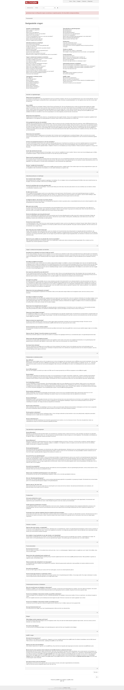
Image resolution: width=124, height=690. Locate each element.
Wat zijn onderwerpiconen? (31, 88)
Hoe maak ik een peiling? (31, 62)
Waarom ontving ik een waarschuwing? (34, 68)
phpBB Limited (72, 639)
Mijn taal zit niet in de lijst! (31, 49)
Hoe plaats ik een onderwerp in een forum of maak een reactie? (39, 58)
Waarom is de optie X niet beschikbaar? (71, 79)
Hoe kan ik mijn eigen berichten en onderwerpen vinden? (74, 61)
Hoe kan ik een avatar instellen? (32, 51)
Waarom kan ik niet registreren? (32, 32)
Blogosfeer (90, 1)
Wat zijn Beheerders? (67, 29)
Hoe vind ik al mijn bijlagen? (68, 73)
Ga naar (95, 672)
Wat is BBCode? (29, 77)
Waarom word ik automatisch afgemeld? (34, 39)
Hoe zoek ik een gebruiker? (68, 59)
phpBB (57, 679)
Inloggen (79, 1)
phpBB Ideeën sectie (89, 646)
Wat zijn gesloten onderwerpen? (32, 86)
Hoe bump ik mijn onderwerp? (32, 73)
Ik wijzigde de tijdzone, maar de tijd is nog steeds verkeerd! (38, 48)
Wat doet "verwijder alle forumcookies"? (34, 40)
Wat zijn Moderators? (67, 31)
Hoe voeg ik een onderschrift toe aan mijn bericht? (36, 61)
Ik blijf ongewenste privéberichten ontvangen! (72, 44)
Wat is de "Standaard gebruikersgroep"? (71, 37)
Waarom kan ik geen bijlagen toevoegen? (34, 67)
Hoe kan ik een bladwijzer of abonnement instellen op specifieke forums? (78, 67)
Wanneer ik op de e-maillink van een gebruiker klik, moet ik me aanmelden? (41, 54)
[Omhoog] (97, 172)
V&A (37, 7)
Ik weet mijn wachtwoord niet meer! (33, 37)
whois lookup (37, 652)
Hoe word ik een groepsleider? (69, 35)
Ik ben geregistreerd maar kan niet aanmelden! (35, 33)
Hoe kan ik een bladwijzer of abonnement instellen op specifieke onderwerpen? (79, 66)
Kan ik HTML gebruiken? (31, 79)
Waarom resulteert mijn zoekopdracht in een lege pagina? (75, 58)
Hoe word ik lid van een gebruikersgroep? (71, 33)
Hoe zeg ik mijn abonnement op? (69, 68)
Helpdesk (65, 687)
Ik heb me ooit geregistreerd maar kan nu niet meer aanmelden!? (39, 36)
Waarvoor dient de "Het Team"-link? (70, 39)
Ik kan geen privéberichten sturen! (70, 42)
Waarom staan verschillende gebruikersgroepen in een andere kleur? (77, 36)
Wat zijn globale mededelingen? (32, 82)
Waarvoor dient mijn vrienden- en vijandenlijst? (72, 50)
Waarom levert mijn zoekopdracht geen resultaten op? (74, 57)
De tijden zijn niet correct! (31, 46)
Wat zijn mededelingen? (31, 84)
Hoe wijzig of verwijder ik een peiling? (33, 64)
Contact (68, 687)
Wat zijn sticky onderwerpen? (32, 85)
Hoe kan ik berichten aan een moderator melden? (36, 70)
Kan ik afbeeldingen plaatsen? (32, 81)
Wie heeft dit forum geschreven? (69, 77)
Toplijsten (84, 1)
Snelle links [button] (30, 7)
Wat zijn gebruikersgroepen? (69, 32)
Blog (74, 1)
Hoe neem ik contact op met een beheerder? (72, 82)
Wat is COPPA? (29, 31)
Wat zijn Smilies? (29, 80)
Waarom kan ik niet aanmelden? (32, 35)
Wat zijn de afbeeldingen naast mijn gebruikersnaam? (37, 50)
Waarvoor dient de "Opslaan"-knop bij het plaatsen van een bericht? (40, 71)
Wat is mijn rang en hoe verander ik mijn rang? (35, 53)
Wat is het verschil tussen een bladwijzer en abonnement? (75, 64)
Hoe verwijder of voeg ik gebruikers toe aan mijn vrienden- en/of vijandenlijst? (79, 51)
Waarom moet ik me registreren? (33, 29)
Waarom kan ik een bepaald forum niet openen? (36, 66)
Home (70, 1)
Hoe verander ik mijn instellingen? (33, 44)
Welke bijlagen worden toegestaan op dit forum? (73, 72)
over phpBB (51, 640)
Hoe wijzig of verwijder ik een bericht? (34, 59)
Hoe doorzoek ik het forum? (68, 55)
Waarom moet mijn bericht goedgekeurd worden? (36, 72)
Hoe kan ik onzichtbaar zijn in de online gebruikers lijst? (37, 45)
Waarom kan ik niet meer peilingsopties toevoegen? (36, 63)
